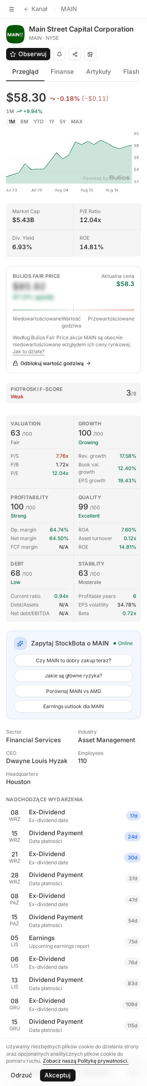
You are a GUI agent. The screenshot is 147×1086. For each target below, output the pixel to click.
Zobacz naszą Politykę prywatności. (86, 1061)
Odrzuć (21, 1075)
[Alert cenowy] (59, 54)
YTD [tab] (38, 121)
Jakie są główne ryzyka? (73, 676)
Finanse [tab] (62, 71)
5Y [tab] (63, 121)
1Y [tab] (51, 121)
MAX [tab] (77, 121)
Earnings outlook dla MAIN (73, 706)
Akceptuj (58, 1075)
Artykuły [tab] (98, 71)
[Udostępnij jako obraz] (90, 54)
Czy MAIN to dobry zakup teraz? (73, 660)
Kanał (39, 9)
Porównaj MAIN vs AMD (73, 691)
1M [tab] (12, 121)
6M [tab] (24, 121)
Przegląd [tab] (25, 71)
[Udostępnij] (75, 54)
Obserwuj (32, 54)
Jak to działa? (29, 351)
